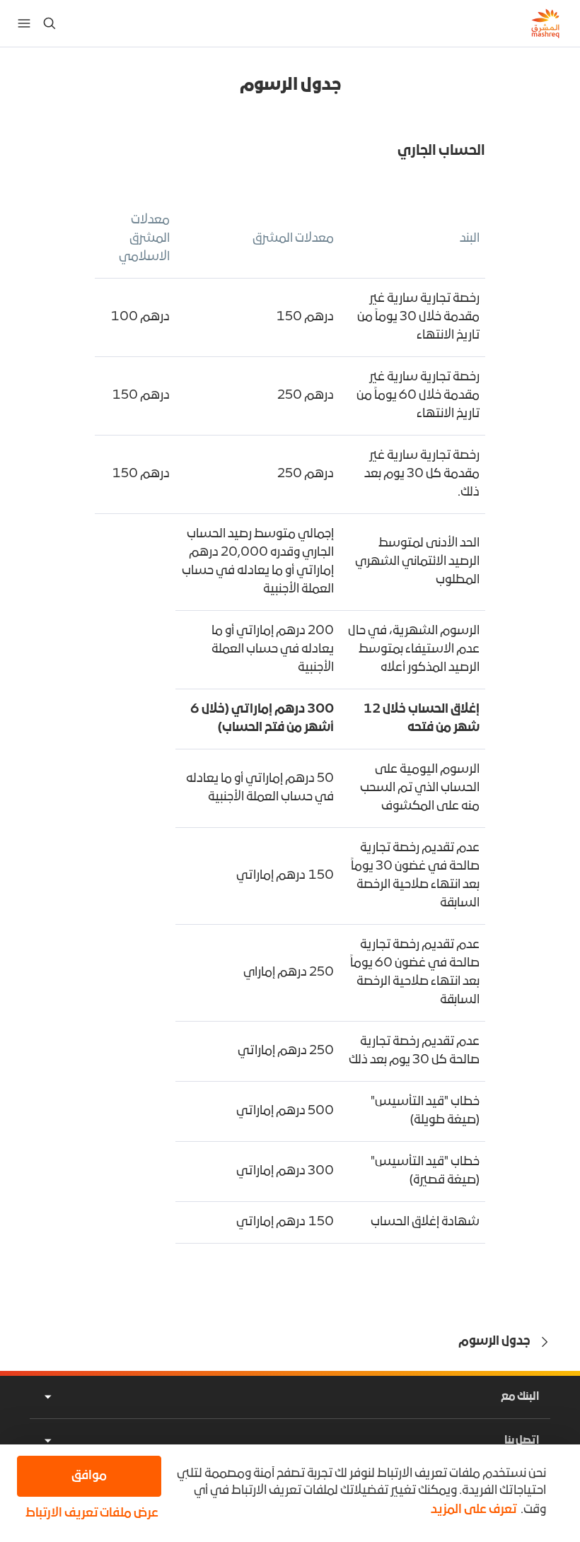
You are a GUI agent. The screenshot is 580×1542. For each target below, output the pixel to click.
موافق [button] (89, 1476)
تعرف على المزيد (473, 1510)
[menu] (24, 23)
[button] (89, 1513)
